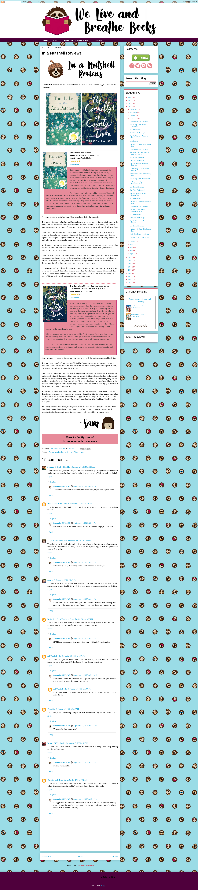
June (131, 247)
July (131, 244)
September (133, 119)
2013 (130, 282)
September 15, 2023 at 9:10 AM (67, 709)
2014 (130, 279)
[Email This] (81, 449)
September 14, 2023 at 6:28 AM (83, 467)
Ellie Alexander (136, 307)
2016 (130, 273)
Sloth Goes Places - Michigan (139, 234)
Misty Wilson (136, 316)
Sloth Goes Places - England (139, 149)
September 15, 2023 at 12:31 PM (85, 725)
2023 (130, 107)
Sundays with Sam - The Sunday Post (140, 145)
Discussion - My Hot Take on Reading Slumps (139, 153)
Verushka (51, 708)
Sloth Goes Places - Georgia (139, 206)
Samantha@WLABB (61, 486)
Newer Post (47, 856)
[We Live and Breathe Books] (141, 60)
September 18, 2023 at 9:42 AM (75, 780)
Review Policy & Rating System (76, 40)
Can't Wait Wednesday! (137, 133)
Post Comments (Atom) (85, 865)
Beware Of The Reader (56, 743)
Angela (50, 579)
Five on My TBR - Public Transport (138, 126)
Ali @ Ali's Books (54, 655)
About (55, 40)
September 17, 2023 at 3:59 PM (84, 762)
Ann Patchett (59, 452)
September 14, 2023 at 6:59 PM (73, 656)
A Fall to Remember (137, 306)
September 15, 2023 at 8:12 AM (85, 675)
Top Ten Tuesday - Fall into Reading (139, 164)
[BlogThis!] (83, 449)
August (132, 241)
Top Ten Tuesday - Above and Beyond (139, 222)
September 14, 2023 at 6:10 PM (84, 486)
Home (45, 40)
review (67, 452)
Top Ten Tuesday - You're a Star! (139, 137)
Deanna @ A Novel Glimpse (58, 503)
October (133, 115)
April (132, 253)
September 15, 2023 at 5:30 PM (79, 689)
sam (72, 452)
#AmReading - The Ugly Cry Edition (139, 170)
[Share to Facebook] (87, 449)
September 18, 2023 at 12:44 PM (85, 799)
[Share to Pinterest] (89, 449)
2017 (130, 270)
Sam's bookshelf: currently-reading (140, 300)
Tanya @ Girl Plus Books (57, 540)
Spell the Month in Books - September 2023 (138, 210)
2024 (130, 103)
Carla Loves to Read (55, 779)
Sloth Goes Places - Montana (139, 121)
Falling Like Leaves (137, 314)
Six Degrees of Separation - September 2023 (139, 183)
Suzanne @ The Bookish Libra (59, 467)
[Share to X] (85, 449)
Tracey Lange (79, 452)
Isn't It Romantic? (135, 130)
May (131, 250)
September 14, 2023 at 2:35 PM (65, 580)
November (133, 112)
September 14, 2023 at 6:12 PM (84, 599)
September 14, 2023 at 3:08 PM (81, 619)
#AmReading (134, 141)
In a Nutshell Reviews (137, 157)
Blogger (103, 885)
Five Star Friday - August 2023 (140, 237)
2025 (130, 100)
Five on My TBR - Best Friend (140, 179)
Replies (53, 482)
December (133, 109)
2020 (130, 261)
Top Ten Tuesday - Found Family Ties (138, 194)
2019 (130, 264)
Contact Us (98, 40)
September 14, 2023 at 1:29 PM (79, 540)
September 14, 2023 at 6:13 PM (84, 638)
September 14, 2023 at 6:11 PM (84, 562)
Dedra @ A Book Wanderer (58, 619)
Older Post (113, 856)
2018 (130, 267)
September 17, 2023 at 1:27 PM (77, 743)
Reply (49, 476)
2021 (130, 257)
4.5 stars (51, 452)
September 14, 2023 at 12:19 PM (81, 503)
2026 (130, 97)
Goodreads (74, 164)
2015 (130, 276)
